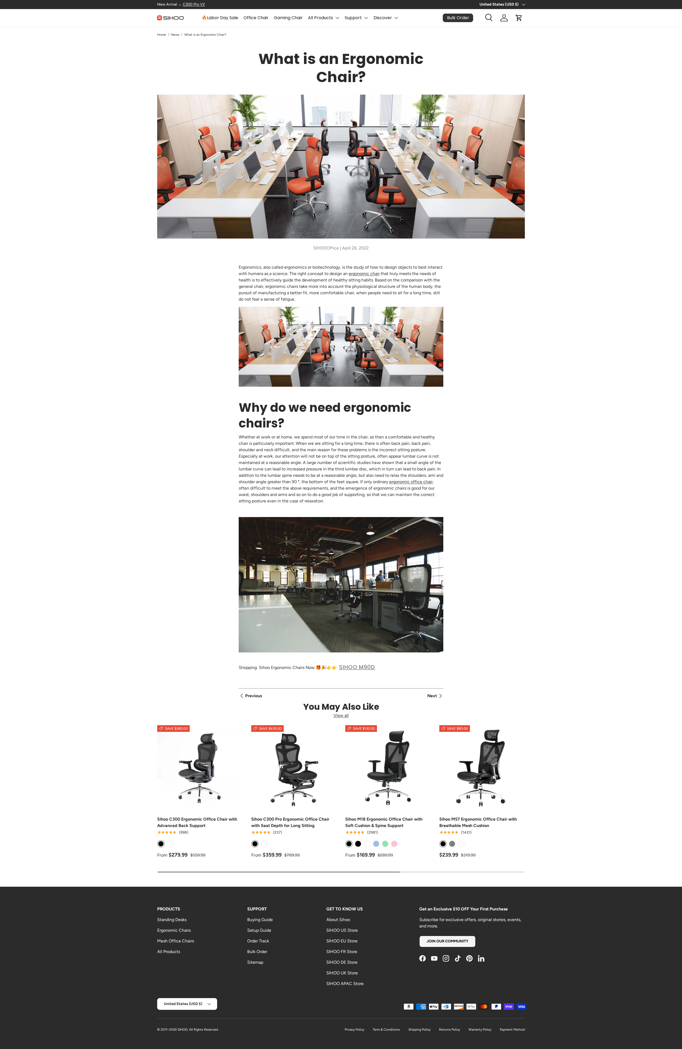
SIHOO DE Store (342, 962)
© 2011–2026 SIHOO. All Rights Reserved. (188, 1029)
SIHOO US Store (342, 930)
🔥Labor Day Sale (220, 18)
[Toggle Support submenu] (366, 18)
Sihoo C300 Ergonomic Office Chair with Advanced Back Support (197, 822)
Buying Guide (260, 919)
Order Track (258, 940)
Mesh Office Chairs (175, 940)
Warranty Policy (480, 1029)
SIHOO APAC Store (345, 983)
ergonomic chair (364, 273)
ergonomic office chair (411, 481)
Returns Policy (449, 1029)
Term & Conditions (386, 1029)
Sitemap (255, 962)
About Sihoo (338, 919)
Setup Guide (259, 930)
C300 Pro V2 (194, 4)
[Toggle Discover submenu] (396, 18)
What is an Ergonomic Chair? (205, 35)
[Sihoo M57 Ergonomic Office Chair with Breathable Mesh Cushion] (482, 768)
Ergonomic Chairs (174, 930)
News (175, 35)
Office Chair (256, 18)
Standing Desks (171, 919)
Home (161, 35)
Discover (383, 18)
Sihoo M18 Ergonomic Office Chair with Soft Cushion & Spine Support (384, 822)
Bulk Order (257, 951)
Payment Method (512, 1029)
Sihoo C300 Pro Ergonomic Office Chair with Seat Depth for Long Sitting (290, 822)
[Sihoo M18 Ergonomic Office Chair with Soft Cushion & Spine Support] (388, 768)
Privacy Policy (354, 1029)
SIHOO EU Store (342, 940)
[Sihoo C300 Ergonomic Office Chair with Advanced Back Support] (200, 768)
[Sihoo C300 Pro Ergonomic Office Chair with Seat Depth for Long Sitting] (294, 768)
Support (353, 18)
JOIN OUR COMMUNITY (447, 941)
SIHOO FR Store (341, 951)
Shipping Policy (419, 1029)
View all (341, 715)
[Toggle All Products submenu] (337, 18)
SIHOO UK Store (342, 972)
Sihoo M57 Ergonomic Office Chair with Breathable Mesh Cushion (478, 822)
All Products (320, 18)
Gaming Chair (288, 18)
